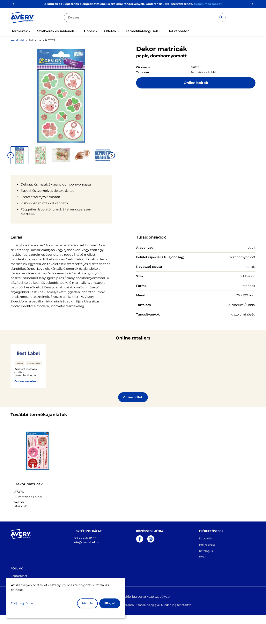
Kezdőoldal (17, 40)
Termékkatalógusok (142, 31)
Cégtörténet (19, 576)
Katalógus (206, 551)
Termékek (19, 31)
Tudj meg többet (22, 603)
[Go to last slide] (10, 155)
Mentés (87, 603)
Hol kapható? (178, 31)
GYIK (202, 557)
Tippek (89, 31)
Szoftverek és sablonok (55, 31)
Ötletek (110, 31)
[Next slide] (112, 155)
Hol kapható (207, 544)
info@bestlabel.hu (86, 542)
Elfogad (109, 603)
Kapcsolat (205, 538)
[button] (19, 155)
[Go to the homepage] (22, 18)
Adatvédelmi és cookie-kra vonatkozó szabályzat (133, 596)
